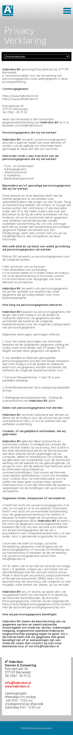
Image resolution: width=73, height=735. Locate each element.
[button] (67, 10)
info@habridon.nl (18, 683)
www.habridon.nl (17, 686)
